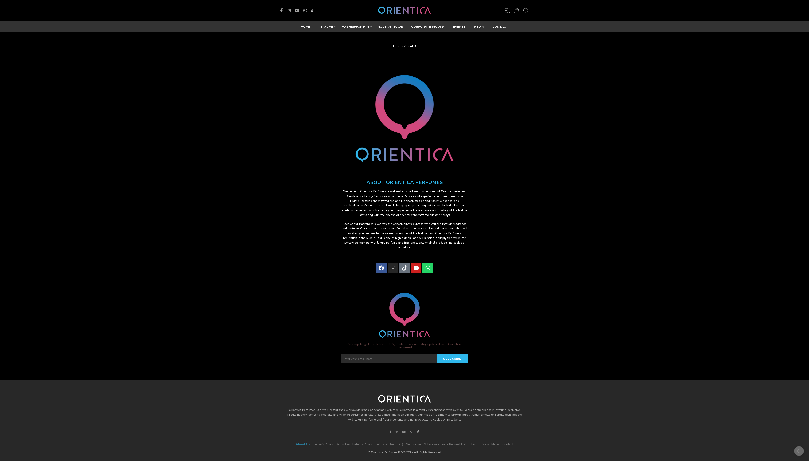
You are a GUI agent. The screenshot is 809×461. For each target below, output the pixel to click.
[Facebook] (381, 268)
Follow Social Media (485, 444)
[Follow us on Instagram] (289, 10)
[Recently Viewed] (799, 451)
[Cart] (517, 10)
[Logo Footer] (404, 399)
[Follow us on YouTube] (297, 10)
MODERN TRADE (390, 26)
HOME (305, 26)
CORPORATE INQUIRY (428, 26)
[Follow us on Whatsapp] (305, 10)
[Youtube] (416, 268)
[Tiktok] (404, 268)
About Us (303, 444)
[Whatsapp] (427, 268)
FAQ (400, 444)
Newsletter (413, 444)
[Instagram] (393, 268)
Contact (507, 444)
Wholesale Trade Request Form (446, 444)
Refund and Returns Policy (354, 444)
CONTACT (500, 26)
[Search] (526, 10)
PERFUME (326, 26)
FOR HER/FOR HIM (355, 26)
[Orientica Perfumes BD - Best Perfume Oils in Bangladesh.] (404, 10)
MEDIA (479, 26)
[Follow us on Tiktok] (312, 10)
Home (396, 46)
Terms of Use (384, 444)
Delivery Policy (323, 444)
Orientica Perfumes (373, 191)
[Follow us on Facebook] (281, 10)
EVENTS (459, 26)
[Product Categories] (508, 10)
